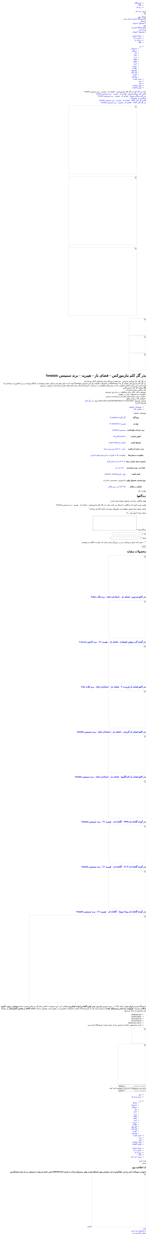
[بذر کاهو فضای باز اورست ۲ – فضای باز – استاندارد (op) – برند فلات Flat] (127, 682)
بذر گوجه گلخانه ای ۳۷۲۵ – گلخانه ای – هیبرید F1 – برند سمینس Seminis (113, 821)
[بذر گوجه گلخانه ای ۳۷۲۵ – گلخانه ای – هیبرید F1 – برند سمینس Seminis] (127, 817)
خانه (144, 92)
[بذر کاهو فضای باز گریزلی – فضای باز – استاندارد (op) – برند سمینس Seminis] (127, 727)
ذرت (135, 57)
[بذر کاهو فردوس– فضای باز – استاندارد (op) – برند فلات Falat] (127, 592)
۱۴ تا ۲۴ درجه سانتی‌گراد (116, 461)
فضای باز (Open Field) (117, 443)
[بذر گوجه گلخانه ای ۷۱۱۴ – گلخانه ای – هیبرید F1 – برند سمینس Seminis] (127, 862)
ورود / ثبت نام (136, 1157)
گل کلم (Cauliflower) (117, 417)
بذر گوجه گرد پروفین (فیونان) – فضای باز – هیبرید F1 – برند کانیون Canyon (112, 642)
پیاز (135, 53)
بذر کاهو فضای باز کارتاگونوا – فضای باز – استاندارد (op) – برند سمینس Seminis (110, 777)
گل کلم (134, 72)
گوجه (135, 75)
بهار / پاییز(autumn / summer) (115, 474)
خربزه (134, 66)
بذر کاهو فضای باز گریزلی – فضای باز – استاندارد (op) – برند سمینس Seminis (111, 732)
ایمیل (143, 538)
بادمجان (134, 49)
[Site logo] (135, 19)
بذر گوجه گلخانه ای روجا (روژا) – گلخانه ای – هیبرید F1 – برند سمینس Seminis (111, 911)
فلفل (135, 59)
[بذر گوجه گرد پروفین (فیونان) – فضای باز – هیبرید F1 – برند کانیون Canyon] (127, 637)
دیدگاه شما (141, 530)
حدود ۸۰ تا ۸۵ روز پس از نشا (114, 449)
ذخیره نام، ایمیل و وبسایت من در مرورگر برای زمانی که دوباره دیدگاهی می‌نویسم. (112, 542)
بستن (144, 1163)
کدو (135, 64)
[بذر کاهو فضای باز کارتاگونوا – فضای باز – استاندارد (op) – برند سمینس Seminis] (127, 772)
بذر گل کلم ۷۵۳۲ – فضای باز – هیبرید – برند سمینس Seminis (123, 102)
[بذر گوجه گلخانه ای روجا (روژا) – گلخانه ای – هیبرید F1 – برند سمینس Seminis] (127, 907)
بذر (141, 92)
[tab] (135, 407)
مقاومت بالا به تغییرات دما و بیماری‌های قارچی (107, 455)
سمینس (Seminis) (118, 430)
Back (135, 1103)
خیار (135, 55)
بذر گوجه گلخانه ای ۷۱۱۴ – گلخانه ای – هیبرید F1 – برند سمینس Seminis (113, 867)
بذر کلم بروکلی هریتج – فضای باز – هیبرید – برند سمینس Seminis (122, 96)
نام (144, 534)
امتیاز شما (141, 513)
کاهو (135, 62)
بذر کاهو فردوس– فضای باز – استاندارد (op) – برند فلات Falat (118, 597)
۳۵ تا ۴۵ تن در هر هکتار (116, 487)
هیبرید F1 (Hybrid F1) (117, 424)
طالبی (134, 68)
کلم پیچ (134, 70)
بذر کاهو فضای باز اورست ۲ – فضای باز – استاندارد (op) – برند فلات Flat (113, 687)
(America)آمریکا (119, 436)
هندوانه (134, 77)
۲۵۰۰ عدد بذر (120, 468)
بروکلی (134, 51)
